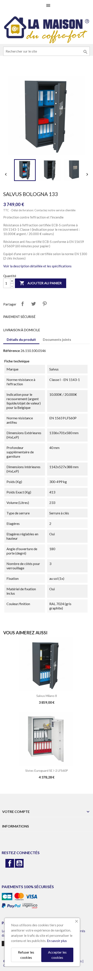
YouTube (19, 863)
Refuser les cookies (26, 954)
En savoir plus (57, 941)
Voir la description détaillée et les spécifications (37, 266)
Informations (15, 826)
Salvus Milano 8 (46, 696)
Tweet (33, 303)
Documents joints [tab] (57, 339)
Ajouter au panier (40, 283)
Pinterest (44, 303)
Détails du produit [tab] (21, 339)
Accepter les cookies (57, 954)
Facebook (9, 863)
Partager (22, 303)
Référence (11, 350)
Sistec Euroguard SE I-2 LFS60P (46, 770)
